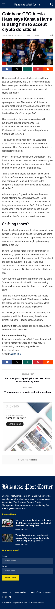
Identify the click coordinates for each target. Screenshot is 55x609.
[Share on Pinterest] (38, 69)
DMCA (47, 592)
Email (4, 566)
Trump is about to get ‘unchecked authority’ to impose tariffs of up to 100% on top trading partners (32, 538)
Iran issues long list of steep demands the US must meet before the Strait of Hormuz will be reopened (34, 523)
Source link (15, 354)
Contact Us (6, 592)
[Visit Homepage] (27, 4)
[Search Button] (51, 4)
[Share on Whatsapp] (27, 69)
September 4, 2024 (9, 35)
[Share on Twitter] (17, 69)
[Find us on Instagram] (10, 597)
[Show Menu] (3, 4)
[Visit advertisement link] (27, 426)
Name (4, 556)
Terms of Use (35, 592)
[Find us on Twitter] (6, 597)
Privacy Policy (20, 592)
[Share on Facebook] (7, 69)
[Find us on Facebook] (2, 597)
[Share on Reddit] (48, 69)
